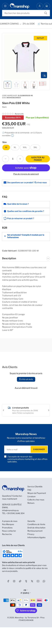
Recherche (7, 534)
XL (15, 147)
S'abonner (39, 449)
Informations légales (36, 537)
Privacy (30, 534)
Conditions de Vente (36, 524)
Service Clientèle (34, 486)
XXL (25, 147)
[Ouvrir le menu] (5, 6)
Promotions (7, 527)
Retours (30, 503)
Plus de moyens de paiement (26, 174)
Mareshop (19, 617)
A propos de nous (9, 521)
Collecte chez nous (35, 499)
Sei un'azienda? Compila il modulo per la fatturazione (25, 236)
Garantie (31, 521)
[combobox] (26, 13)
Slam (4, 107)
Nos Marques (8, 524)
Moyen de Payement (36, 493)
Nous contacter (9, 531)
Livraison (31, 496)
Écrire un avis (26, 379)
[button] (8, 113)
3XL (35, 147)
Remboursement (34, 531)
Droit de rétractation (36, 527)
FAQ (29, 490)
